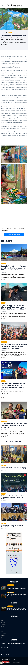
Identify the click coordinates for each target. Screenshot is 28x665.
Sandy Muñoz (5, 230)
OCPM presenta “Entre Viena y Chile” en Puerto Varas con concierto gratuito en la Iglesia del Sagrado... (12, 497)
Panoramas (3, 633)
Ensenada (9, 228)
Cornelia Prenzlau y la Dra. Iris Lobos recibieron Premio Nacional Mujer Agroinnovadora (14, 425)
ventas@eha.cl (5, 650)
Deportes (3, 629)
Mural (15, 228)
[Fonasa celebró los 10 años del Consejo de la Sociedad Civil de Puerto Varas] (14, 512)
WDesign (24, 659)
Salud (2, 637)
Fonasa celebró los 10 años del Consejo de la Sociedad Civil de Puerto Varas (12, 526)
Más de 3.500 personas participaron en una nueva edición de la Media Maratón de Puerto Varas (14, 346)
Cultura (2, 631)
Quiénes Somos (16, 662)
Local (3, 228)
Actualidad (3, 635)
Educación (3, 624)
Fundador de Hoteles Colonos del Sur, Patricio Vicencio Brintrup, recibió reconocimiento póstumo (13, 385)
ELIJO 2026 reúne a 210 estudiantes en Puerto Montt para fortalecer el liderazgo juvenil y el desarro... (16, 596)
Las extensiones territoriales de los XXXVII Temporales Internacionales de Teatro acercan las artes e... (16, 609)
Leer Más (3, 279)
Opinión (2, 626)
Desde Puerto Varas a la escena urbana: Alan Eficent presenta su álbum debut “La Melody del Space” (13, 307)
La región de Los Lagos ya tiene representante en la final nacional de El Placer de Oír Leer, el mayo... (16, 588)
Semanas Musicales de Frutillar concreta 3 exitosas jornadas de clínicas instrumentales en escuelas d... (14, 468)
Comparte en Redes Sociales (14, 234)
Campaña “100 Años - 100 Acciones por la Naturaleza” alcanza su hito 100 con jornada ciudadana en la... (13, 268)
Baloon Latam (21, 228)
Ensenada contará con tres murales (13, 36)
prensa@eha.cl (5, 647)
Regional (3, 622)
